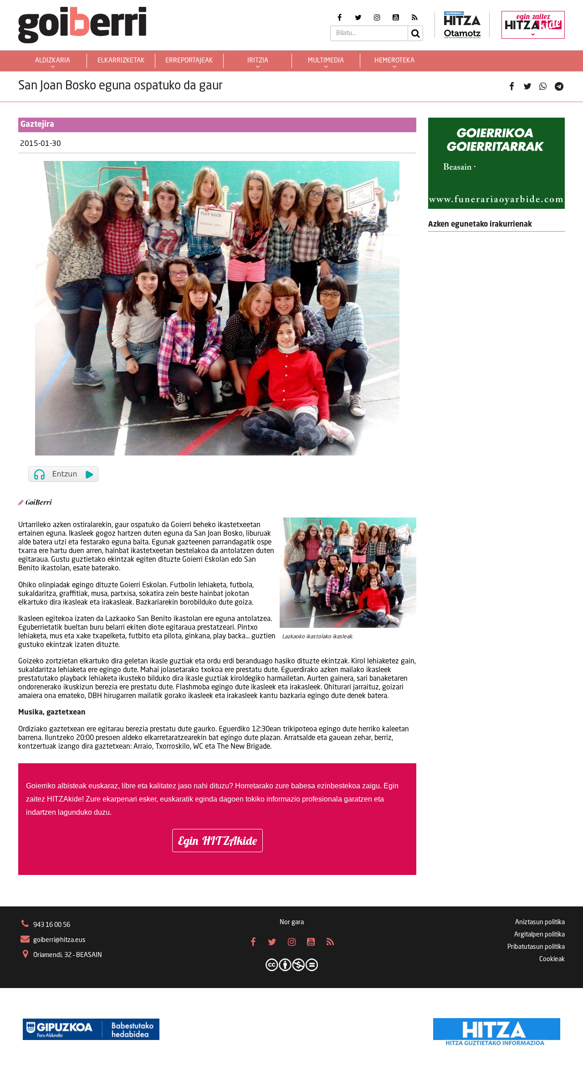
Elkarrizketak (121, 60)
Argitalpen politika (539, 934)
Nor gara (292, 922)
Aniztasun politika (540, 922)
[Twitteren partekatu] (527, 87)
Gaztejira (37, 125)
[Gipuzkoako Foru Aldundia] (91, 1029)
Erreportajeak (189, 60)
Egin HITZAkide (217, 840)
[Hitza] (496, 1029)
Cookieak (552, 959)
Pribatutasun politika (536, 947)
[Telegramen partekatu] (559, 87)
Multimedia (326, 60)
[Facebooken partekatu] (511, 87)
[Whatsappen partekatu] (543, 87)
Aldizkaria (52, 60)
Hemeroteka (394, 60)
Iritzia (257, 60)
